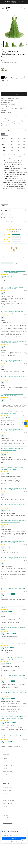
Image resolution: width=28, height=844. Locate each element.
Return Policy (6, 768)
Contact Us (5, 778)
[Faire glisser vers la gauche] (1, 44)
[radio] (2, 69)
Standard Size (7, 85)
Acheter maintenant (14, 94)
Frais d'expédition (4, 62)
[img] (14, 229)
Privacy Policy (6, 774)
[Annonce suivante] (25, 1)
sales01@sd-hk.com (7, 823)
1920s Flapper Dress (7, 803)
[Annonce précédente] (2, 1)
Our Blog (5, 761)
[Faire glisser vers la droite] (26, 44)
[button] (2, 8)
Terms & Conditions (7, 771)
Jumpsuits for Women (8, 793)
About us (5, 758)
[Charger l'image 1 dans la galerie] (7, 44)
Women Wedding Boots (8, 800)
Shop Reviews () (19, 263)
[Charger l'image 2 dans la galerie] (14, 44)
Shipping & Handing (7, 765)
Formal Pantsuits (7, 790)
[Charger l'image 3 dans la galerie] (21, 44)
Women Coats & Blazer (8, 787)
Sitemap (5, 806)
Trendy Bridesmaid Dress (8, 797)
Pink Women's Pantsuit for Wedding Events (14, 643)
